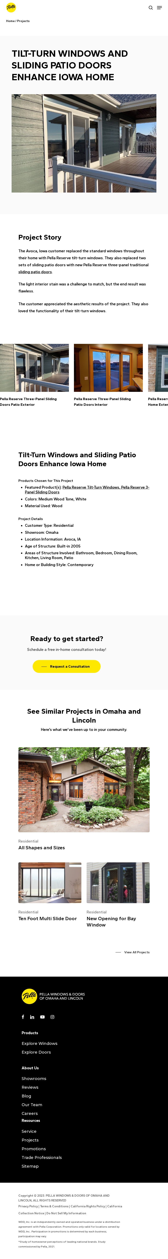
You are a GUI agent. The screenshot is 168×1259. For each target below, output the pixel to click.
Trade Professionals (42, 1157)
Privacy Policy (28, 1206)
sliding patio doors (35, 272)
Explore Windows (39, 1043)
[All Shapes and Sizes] (84, 800)
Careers (30, 1113)
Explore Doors (36, 1052)
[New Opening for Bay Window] (118, 896)
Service (29, 1131)
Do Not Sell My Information (66, 1213)
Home (10, 21)
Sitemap (30, 1166)
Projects (23, 21)
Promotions (34, 1148)
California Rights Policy (88, 1206)
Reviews (30, 1087)
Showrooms (34, 1078)
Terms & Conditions (54, 1206)
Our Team (32, 1104)
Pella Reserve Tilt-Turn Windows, (92, 487)
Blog (26, 1096)
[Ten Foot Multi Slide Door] (49, 893)
